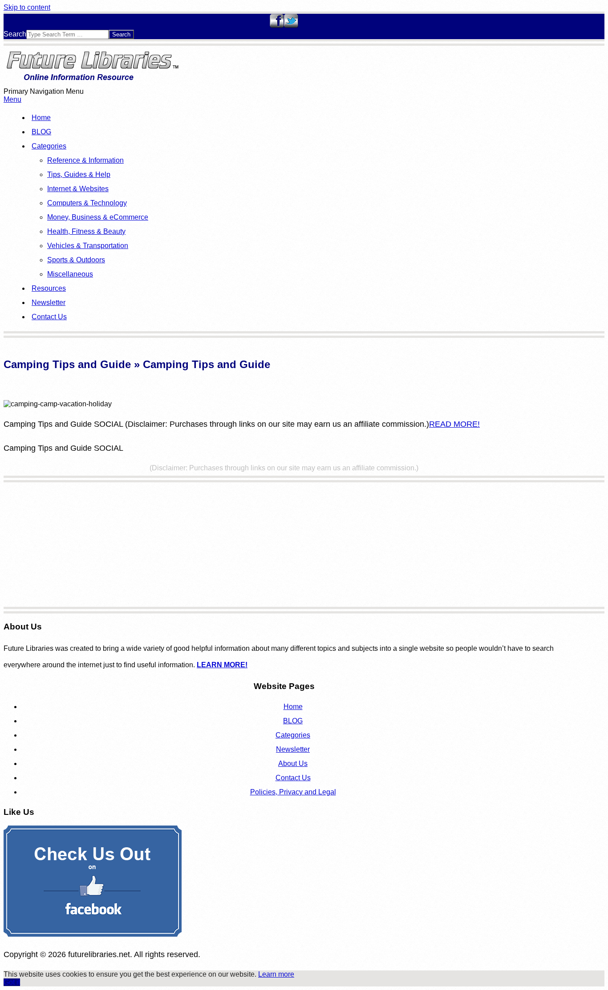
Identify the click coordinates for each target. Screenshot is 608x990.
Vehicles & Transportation (87, 245)
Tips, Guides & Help (78, 174)
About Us (293, 763)
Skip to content (27, 7)
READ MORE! (454, 424)
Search (15, 34)
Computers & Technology (87, 203)
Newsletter (48, 302)
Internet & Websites (78, 188)
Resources (49, 288)
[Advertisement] (271, 544)
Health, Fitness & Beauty (86, 231)
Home (41, 117)
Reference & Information (85, 160)
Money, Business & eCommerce (97, 217)
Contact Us (49, 317)
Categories (49, 146)
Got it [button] (12, 982)
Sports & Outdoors (76, 260)
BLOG (41, 132)
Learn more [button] (276, 974)
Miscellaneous (70, 274)
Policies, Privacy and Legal (293, 792)
